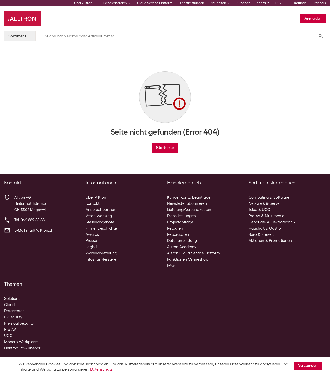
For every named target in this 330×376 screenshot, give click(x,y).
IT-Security (13, 317)
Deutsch (300, 3)
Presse (91, 240)
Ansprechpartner (100, 209)
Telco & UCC (259, 209)
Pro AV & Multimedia (266, 216)
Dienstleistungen (191, 3)
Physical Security (19, 323)
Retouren (175, 228)
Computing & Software (269, 197)
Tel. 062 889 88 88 (29, 220)
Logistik (92, 247)
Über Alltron (96, 197)
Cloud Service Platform (154, 3)
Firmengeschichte (101, 228)
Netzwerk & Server (265, 203)
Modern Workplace (21, 342)
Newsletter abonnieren (187, 203)
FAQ (278, 3)
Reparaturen (178, 234)
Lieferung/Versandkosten (189, 209)
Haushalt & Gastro (265, 228)
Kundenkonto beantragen (190, 197)
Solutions (12, 298)
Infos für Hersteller (102, 259)
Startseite (165, 147)
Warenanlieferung (101, 253)
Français (319, 3)
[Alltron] (22, 18)
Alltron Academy (181, 247)
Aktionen (243, 3)
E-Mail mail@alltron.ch (33, 230)
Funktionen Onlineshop (187, 259)
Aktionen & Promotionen (270, 240)
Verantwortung (99, 216)
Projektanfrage (180, 222)
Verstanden (308, 365)
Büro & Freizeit (261, 234)
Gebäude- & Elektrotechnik (272, 222)
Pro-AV (10, 329)
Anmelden (313, 18)
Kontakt (263, 3)
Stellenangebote (100, 222)
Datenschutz (101, 369)
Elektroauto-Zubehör (22, 348)
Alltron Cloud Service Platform (193, 253)
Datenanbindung (182, 240)
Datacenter (14, 311)
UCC (8, 335)
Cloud (9, 304)
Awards (92, 234)
